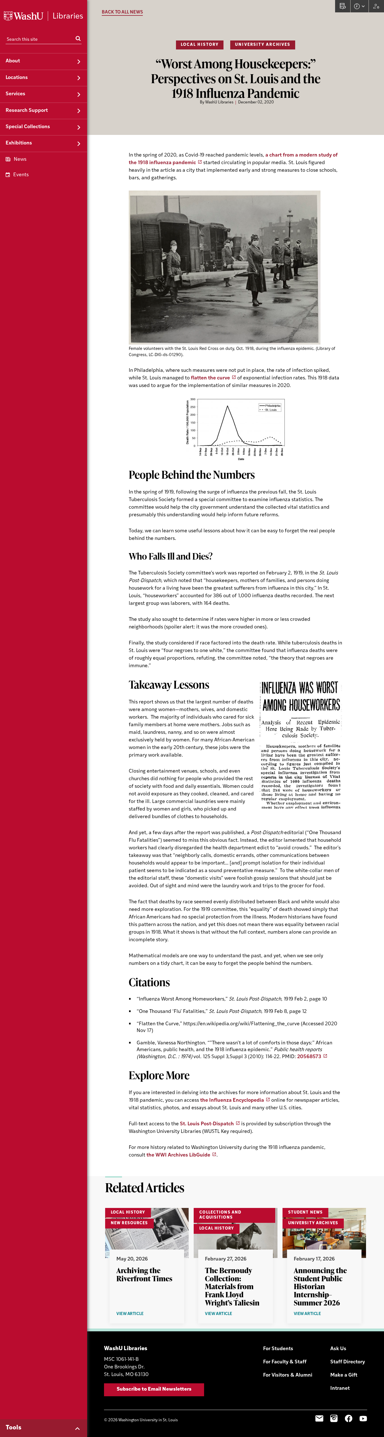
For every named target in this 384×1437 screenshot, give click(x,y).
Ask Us (338, 1349)
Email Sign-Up (319, 1418)
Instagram (334, 1418)
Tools (13, 1428)
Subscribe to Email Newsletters (154, 1389)
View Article (142, 1314)
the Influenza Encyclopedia (232, 1100)
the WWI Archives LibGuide (178, 1155)
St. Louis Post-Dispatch (207, 1124)
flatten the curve (210, 378)
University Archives (262, 45)
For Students (278, 1349)
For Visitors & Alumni (287, 1375)
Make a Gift (343, 1375)
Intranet (340, 1388)
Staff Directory (347, 1362)
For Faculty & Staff (284, 1362)
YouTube (363, 1418)
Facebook (349, 1418)
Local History (200, 45)
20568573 (309, 1057)
